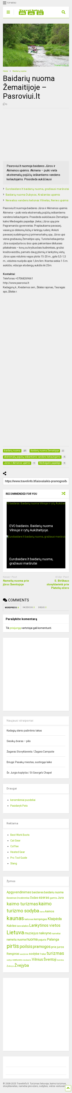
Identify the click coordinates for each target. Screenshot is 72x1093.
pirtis (13, 946)
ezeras (44, 897)
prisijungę (15, 627)
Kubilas (11, 925)
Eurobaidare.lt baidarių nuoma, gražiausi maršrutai (37, 188)
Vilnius (37, 959)
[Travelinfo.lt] (29, 15)
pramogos (42, 946)
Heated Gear (17, 852)
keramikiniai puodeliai (22, 799)
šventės (60, 960)
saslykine (24, 954)
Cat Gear (15, 840)
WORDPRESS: (12, 608)
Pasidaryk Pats (19, 805)
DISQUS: (42, 607)
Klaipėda (55, 919)
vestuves (17, 959)
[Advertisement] (30, 134)
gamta (53, 897)
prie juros (57, 947)
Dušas (34, 897)
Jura (60, 897)
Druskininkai (23, 897)
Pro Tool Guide (18, 857)
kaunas (15, 918)
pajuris (42, 939)
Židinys (10, 966)
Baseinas (11, 897)
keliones (29, 919)
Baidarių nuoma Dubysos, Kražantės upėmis (33, 194)
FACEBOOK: (29, 607)
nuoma (32, 939)
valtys (9, 960)
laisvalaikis (23, 925)
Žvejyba (21, 965)
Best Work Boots (20, 834)
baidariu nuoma (54, 892)
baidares (38, 892)
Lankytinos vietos (44, 925)
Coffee (14, 846)
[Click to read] (36, 518)
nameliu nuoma (16, 939)
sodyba (34, 954)
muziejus (31, 933)
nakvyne (45, 933)
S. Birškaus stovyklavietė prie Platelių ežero (58, 584)
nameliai (56, 933)
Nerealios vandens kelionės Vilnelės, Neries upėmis (37, 200)
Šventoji (50, 959)
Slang (13, 863)
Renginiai (13, 954)
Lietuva (15, 932)
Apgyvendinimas (19, 892)
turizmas (55, 953)
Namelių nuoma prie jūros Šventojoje (16, 582)
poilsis (26, 946)
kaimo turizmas (22, 903)
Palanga (53, 939)
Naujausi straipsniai (20, 720)
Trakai (43, 954)
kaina (42, 911)
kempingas (40, 919)
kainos (49, 911)
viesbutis (26, 960)
